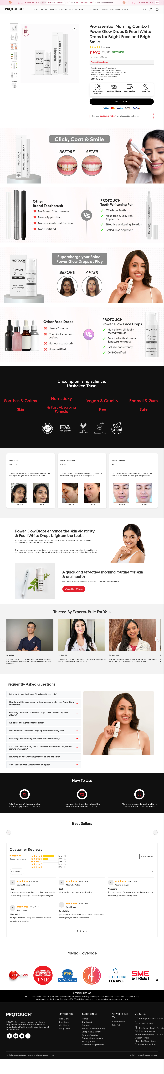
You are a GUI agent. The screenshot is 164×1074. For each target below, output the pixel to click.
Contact (86, 1025)
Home (36, 9)
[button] (95, 47)
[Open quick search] (145, 9)
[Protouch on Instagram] (15, 1036)
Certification (118, 1021)
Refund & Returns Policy (93, 1028)
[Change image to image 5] (14, 65)
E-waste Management (93, 1038)
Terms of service (90, 1035)
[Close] (161, 2)
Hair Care (44, 9)
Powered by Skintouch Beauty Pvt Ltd (40, 1055)
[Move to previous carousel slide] (3, 639)
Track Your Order (100, 9)
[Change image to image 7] (14, 84)
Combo (82, 9)
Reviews (116, 1024)
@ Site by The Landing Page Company (144, 1055)
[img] (22, 881)
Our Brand (87, 1022)
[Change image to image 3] (14, 46)
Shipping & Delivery (91, 1031)
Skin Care (53, 9)
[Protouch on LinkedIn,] (27, 1036)
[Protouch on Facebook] (9, 1036)
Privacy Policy (88, 1041)
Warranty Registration (120, 9)
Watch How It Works (74, 589)
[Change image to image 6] (14, 75)
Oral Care (73, 9)
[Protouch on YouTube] (21, 1036)
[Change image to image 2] (14, 37)
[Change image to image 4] (14, 56)
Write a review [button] (147, 856)
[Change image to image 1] (14, 28)
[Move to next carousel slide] (157, 639)
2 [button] (80, 931)
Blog (89, 9)
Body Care (63, 9)
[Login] (151, 9)
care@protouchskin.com (151, 1018)
